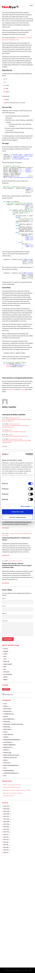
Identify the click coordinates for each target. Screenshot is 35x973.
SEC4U (6, 762)
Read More (4, 528)
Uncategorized (8, 770)
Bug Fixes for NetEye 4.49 (9, 795)
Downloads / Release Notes (13, 724)
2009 (6, 850)
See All (3, 446)
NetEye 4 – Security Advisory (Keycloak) (12, 784)
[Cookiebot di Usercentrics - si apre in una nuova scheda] (25, 454)
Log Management (13, 439)
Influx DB (6, 661)
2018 (6, 826)
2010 (6, 847)
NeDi (4, 666)
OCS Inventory (7, 674)
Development (18, 533)
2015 (5, 834)
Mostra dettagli (25, 506)
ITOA (5, 737)
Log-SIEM (20, 439)
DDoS (5, 716)
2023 (6, 813)
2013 (6, 839)
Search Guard (7, 664)
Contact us (6, 689)
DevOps (6, 721)
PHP (5, 760)
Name (4, 598)
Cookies (26, 970)
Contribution (8, 714)
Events (6, 726)
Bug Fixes (7, 711)
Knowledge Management (11, 739)
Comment (5, 621)
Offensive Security (10, 757)
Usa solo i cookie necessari (17, 517)
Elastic (5, 648)
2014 (5, 837)
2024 (6, 811)
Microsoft (7, 747)
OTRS (4, 659)
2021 (6, 819)
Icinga (5, 654)
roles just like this (11, 389)
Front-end (7, 729)
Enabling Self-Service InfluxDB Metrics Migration (14, 431)
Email (4, 606)
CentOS (5, 677)
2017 (6, 829)
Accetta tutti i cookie (17, 511)
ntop (4, 656)
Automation (12, 533)
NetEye (10, 430)
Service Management (11, 765)
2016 (6, 831)
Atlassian (6, 672)
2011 (5, 844)
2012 (6, 842)
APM (5, 706)
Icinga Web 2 (8, 734)
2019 (6, 824)
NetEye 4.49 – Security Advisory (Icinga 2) (12, 793)
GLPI (4, 669)
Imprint (29, 970)
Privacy (22, 970)
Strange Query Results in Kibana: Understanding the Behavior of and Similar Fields (17, 565)
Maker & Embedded (9, 744)
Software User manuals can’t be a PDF (11, 787)
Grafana (5, 651)
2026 (6, 806)
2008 (5, 852)
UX (4, 775)
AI (5, 703)
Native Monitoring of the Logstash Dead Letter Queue (15, 436)
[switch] (30, 488)
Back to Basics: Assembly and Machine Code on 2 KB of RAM (17, 790)
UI (5, 768)
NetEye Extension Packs (14, 417)
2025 (6, 808)
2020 (6, 821)
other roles (22, 389)
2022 (6, 816)
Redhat (5, 679)
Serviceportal (8, 694)
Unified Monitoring (10, 773)
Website (4, 613)
